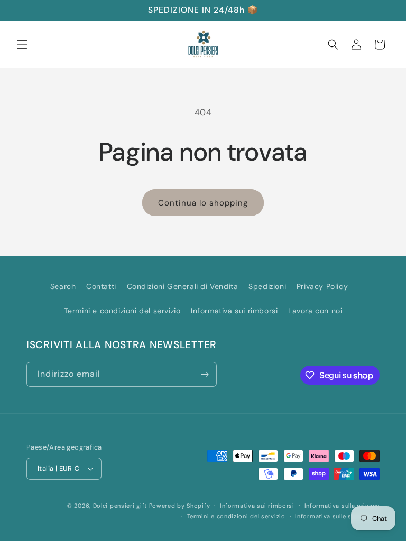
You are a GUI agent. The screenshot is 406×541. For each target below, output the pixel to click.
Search (63, 286)
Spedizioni (267, 286)
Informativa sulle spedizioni (337, 516)
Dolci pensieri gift (120, 505)
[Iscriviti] (204, 374)
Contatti (101, 286)
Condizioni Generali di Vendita (182, 286)
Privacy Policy (322, 286)
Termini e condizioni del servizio (122, 310)
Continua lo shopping (203, 203)
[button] (22, 44)
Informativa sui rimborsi (234, 310)
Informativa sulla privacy (342, 505)
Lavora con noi (315, 310)
